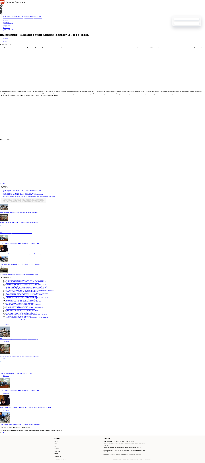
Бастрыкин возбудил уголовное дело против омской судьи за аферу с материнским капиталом (29, 196)
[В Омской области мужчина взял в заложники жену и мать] (4, 230)
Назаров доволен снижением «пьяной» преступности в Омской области (23, 194)
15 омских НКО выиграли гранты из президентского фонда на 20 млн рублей (27, 297)
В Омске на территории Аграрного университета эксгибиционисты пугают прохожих (30, 290)
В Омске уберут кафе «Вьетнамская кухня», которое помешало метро (19, 274)
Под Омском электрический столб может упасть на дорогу (22, 310)
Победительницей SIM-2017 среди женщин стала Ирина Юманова (24, 294)
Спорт (56, 453)
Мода (55, 446)
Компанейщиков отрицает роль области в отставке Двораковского (24, 307)
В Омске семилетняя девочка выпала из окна (18, 306)
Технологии (57, 456)
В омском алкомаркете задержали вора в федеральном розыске (23, 311)
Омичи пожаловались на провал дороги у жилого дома (21, 296)
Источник (2, 183)
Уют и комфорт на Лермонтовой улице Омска (12, 199)
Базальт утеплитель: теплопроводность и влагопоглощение (21, 200)
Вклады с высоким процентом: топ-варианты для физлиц (32, 201)
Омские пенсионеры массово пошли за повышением (20, 309)
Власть (56, 441)
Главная (5, 38)
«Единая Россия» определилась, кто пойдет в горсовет (21, 313)
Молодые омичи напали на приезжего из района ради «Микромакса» (25, 299)
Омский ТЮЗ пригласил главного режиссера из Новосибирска (23, 304)
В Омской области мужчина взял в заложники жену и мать (19, 193)
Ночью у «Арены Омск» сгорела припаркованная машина (22, 291)
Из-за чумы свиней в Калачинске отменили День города (21, 300)
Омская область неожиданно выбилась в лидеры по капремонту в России (20, 264)
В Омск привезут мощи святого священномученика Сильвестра (23, 301)
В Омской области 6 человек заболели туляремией (20, 303)
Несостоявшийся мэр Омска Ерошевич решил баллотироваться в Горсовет (26, 314)
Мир (55, 443)
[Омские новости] (12, 4)
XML (3, 433)
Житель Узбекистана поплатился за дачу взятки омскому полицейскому (22, 18)
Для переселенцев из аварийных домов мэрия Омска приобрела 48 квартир (27, 293)
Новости (5, 41)
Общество (6, 324)
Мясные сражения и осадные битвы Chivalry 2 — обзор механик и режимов (124, 450)
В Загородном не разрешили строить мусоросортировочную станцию (22, 16)
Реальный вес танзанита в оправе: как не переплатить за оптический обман (27, 317)
